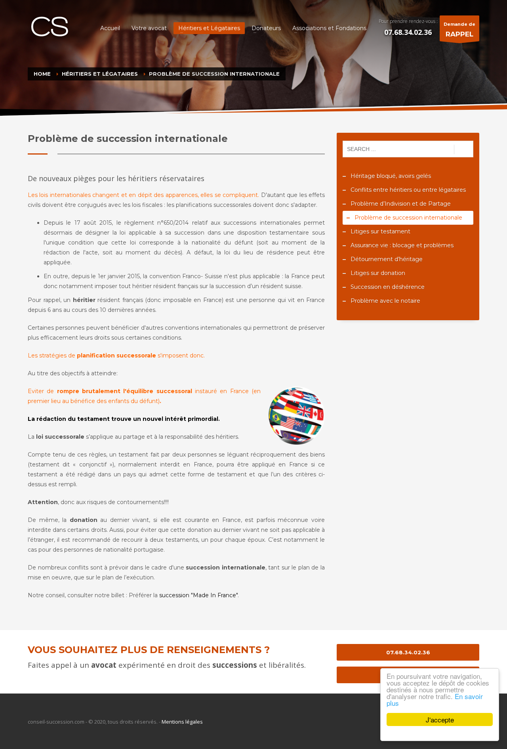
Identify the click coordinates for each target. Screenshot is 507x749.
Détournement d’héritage (387, 259)
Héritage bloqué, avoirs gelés (391, 176)
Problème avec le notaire (385, 300)
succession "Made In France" (198, 595)
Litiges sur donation (378, 273)
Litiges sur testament (380, 231)
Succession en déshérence (388, 286)
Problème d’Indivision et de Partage (401, 203)
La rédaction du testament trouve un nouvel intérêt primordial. (124, 418)
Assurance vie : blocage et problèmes (402, 245)
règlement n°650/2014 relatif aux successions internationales (212, 222)
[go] (463, 149)
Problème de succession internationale (408, 217)
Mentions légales (182, 721)
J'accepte (440, 719)
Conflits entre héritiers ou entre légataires (408, 189)
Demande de (459, 29)
